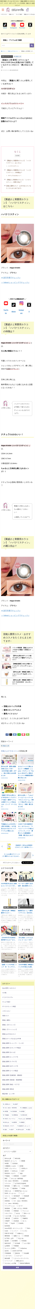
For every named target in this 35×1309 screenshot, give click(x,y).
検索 (17, 1267)
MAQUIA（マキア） (9, 1126)
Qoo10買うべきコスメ (9, 988)
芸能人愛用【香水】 (8, 1089)
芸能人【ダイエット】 (9, 1024)
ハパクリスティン (13, 166)
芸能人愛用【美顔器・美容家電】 (12, 1080)
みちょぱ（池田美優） (26, 1118)
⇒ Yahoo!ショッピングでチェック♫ (15, 282)
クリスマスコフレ (7, 997)
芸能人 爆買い (6, 1020)
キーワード (6, 1140)
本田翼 (6, 1111)
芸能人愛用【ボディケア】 (10, 1066)
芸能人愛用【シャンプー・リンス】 (13, 1043)
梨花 (29, 1129)
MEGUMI (24, 1115)
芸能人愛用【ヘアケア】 (9, 1061)
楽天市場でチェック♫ (10, 277)
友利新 (22, 1111)
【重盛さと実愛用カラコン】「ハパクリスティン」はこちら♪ (18, 162)
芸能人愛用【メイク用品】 (10, 1070)
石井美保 (14, 1111)
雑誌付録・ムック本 (8, 1093)
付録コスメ (11, 14)
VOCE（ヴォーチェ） (10, 1118)
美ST (12, 1129)
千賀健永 (6, 1115)
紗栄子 (16, 1104)
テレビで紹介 (19, 14)
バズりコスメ (4, 14)
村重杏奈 (15, 1115)
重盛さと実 (18, 56)
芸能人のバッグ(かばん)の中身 (11, 1038)
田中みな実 (21, 1129)
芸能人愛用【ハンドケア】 (10, 1057)
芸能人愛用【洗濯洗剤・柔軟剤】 (12, 1075)
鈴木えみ (6, 1122)
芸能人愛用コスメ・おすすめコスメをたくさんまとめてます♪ (18, 187)
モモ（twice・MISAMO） (11, 1107)
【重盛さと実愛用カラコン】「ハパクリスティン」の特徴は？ (18, 171)
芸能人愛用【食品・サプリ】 (11, 1084)
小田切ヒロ (7, 1104)
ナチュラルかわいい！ (15, 175)
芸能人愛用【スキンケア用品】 (11, 1047)
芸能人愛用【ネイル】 (9, 1052)
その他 (4, 992)
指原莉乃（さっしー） (25, 1126)
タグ (4, 1155)
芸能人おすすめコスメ (7, 56)
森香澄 (15, 1122)
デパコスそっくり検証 (9, 1006)
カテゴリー (6, 1148)
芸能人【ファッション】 (9, 1029)
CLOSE (17, 155)
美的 (5, 1129)
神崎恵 (22, 1122)
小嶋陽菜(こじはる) (27, 1107)
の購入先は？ (18, 181)
